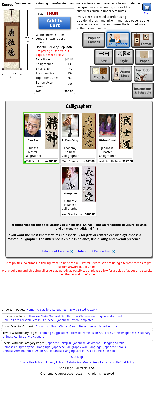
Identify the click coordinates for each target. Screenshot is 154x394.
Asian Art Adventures (104, 326)
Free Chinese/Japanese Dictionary (127, 333)
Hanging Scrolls (113, 343)
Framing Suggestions (54, 333)
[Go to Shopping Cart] (146, 7)
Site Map (77, 357)
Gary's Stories (78, 326)
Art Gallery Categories (51, 309)
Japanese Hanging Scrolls (67, 351)
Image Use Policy (31, 362)
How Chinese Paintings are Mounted (97, 316)
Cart (147, 13)
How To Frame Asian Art (87, 333)
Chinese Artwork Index (18, 351)
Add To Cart (55, 22)
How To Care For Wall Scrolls (22, 320)
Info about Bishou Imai (95, 251)
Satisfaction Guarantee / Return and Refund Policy (100, 362)
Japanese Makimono (86, 343)
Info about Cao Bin (56, 251)
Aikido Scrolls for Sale (101, 351)
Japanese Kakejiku (59, 343)
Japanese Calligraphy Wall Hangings (77, 347)
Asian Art (41, 351)
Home (30, 309)
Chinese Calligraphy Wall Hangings (26, 347)
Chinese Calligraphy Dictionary (23, 336)
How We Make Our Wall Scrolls (49, 316)
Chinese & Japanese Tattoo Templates (68, 320)
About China (58, 326)
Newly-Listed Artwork (83, 309)
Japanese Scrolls (115, 347)
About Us (42, 326)
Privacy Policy (55, 362)
